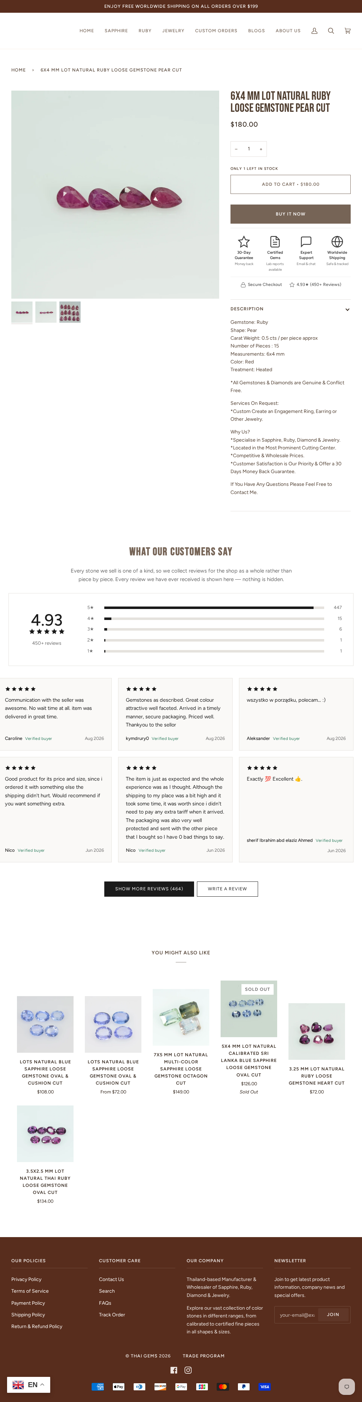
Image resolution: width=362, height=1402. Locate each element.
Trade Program (204, 1355)
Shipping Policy (28, 1314)
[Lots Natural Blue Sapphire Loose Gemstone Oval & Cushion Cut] (45, 1024)
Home (18, 70)
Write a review (227, 888)
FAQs (105, 1303)
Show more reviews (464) (149, 888)
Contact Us (111, 1279)
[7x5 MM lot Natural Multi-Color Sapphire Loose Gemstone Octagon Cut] (181, 1017)
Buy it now (290, 214)
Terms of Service (30, 1291)
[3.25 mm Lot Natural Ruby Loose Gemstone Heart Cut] (316, 1031)
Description (247, 308)
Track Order (112, 1314)
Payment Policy (28, 1303)
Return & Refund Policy (36, 1326)
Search (107, 1291)
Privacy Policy (26, 1279)
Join (333, 1314)
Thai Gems (144, 1355)
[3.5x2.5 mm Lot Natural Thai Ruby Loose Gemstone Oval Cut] (45, 1133)
